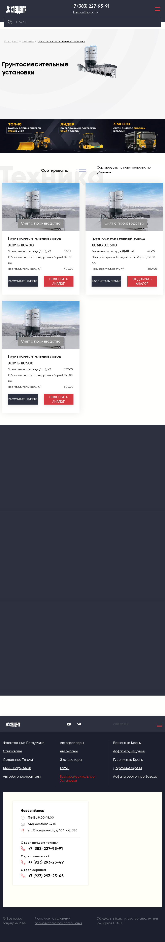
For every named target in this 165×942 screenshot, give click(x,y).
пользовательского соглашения (58, 923)
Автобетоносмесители (22, 776)
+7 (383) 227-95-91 (90, 6)
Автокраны (69, 751)
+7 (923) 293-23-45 (46, 875)
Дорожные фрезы (127, 768)
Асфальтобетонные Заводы (135, 776)
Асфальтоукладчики (129, 751)
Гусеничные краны (128, 760)
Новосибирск (83, 12)
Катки (64, 768)
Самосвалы (12, 751)
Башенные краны (127, 743)
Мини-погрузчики (17, 768)
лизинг (22, 281)
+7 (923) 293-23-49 (46, 862)
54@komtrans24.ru (42, 824)
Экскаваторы (71, 760)
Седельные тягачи (18, 760)
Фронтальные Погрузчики (23, 743)
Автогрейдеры (72, 743)
